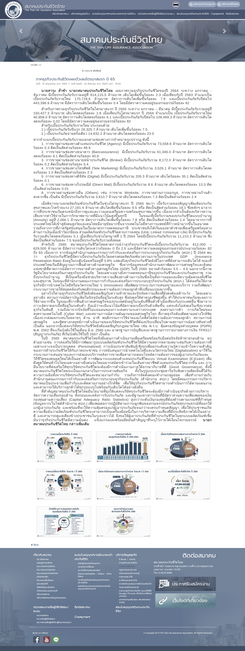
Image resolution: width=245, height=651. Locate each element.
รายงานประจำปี (125, 576)
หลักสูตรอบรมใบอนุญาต (89, 563)
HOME (34, 65)
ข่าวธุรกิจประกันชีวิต (128, 562)
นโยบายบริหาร (43, 594)
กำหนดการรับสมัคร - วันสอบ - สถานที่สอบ (95, 575)
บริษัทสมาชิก (42, 576)
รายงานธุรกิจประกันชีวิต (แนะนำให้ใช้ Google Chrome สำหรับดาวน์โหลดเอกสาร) (135, 593)
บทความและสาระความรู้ (129, 573)
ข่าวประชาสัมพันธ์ (126, 566)
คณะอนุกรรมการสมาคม (47, 573)
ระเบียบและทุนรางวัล (128, 580)
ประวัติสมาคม (43, 559)
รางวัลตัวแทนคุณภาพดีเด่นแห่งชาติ (135, 583)
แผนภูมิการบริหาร (44, 562)
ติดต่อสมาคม (82, 607)
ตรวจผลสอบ (42, 615)
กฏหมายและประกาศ (127, 569)
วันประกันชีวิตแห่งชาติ (129, 587)
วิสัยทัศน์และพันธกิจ (45, 587)
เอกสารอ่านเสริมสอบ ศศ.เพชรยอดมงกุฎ (134, 601)
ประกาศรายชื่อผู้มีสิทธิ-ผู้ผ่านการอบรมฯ (54, 622)
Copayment (82, 617)
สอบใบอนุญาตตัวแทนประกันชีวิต (133, 609)
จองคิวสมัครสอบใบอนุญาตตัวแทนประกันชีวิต (93, 581)
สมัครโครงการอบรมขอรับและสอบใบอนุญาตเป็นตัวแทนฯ (94, 587)
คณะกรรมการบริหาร (46, 566)
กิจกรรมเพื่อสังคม (45, 580)
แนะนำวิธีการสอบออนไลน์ (89, 570)
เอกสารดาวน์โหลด (86, 566)
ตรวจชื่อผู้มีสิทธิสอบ (46, 618)
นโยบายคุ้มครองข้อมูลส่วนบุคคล (51, 597)
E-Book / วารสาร (127, 559)
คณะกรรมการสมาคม (46, 569)
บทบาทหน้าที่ (42, 583)
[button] (81, 12)
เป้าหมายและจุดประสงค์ (47, 590)
